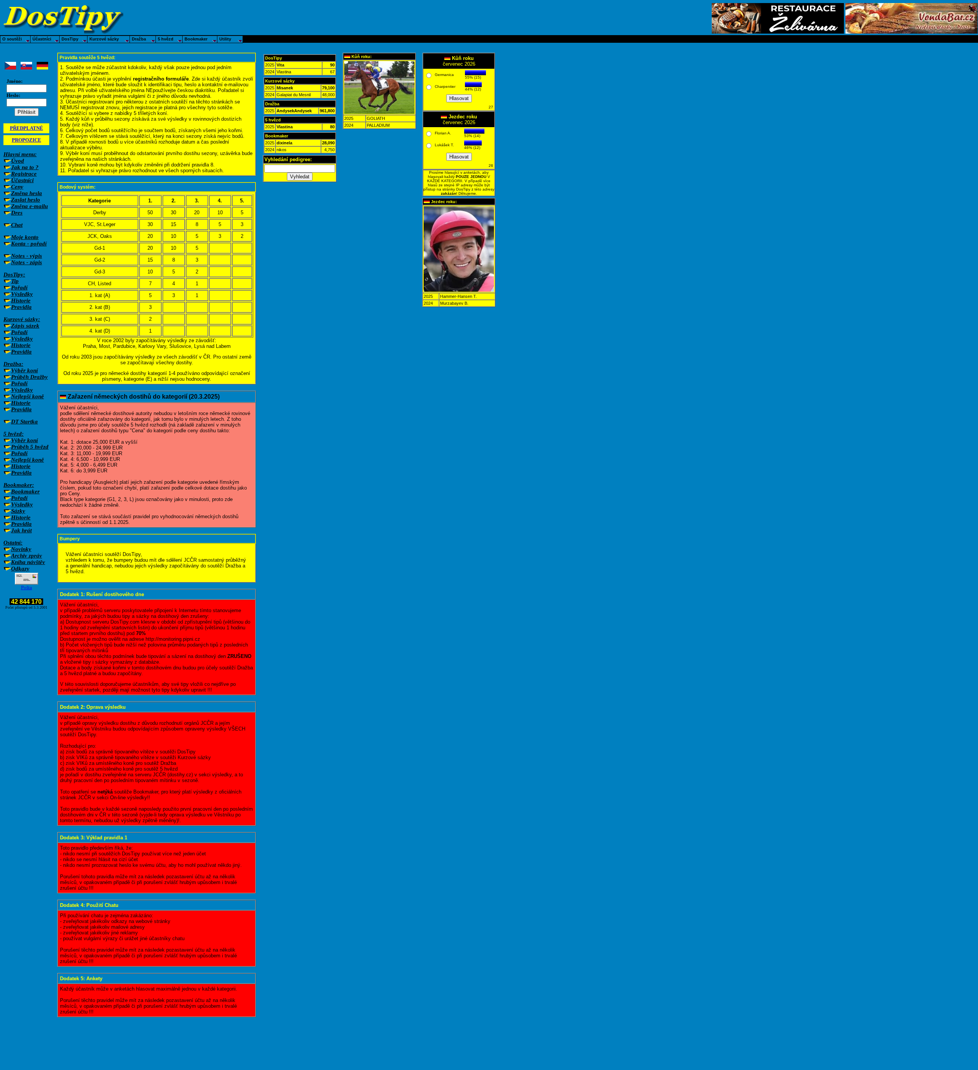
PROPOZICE (26, 140)
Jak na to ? (25, 167)
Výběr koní (24, 370)
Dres (17, 213)
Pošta (26, 587)
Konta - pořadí (29, 244)
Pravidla (21, 307)
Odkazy (20, 569)
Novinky (21, 549)
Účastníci (22, 180)
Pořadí (19, 287)
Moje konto (25, 237)
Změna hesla (26, 193)
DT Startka (24, 422)
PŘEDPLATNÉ (26, 128)
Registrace (24, 174)
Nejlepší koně (27, 396)
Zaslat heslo (25, 200)
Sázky (18, 511)
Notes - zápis (26, 262)
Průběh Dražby (29, 377)
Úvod (17, 161)
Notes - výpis (26, 256)
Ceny (17, 187)
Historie (21, 300)
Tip (15, 281)
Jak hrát (21, 530)
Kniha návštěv (28, 562)
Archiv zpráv (26, 556)
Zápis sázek (25, 326)
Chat (17, 225)
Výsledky (22, 294)
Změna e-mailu (29, 206)
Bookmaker (25, 491)
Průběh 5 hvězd (30, 447)
